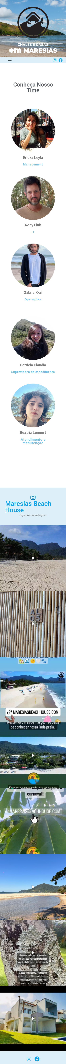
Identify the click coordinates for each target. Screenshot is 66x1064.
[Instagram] (54, 60)
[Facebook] (61, 60)
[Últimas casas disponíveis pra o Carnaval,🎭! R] (33, 821)
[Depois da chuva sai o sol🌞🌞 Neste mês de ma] (33, 755)
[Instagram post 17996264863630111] (33, 887)
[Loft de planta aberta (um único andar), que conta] (33, 624)
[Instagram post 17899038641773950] (33, 689)
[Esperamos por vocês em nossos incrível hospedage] (33, 558)
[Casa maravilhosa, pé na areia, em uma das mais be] (33, 953)
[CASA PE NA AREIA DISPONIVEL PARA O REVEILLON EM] (33, 1018)
